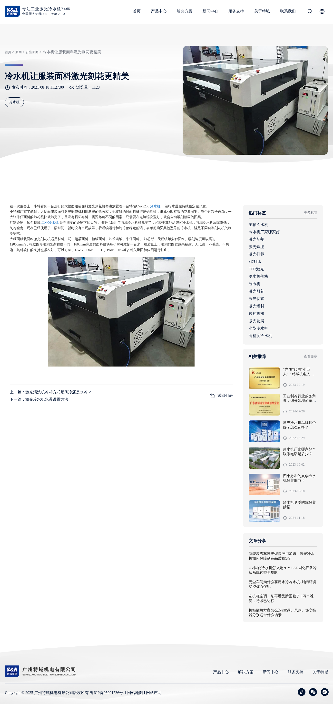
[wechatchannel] (325, 692)
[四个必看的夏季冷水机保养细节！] (264, 484)
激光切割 (256, 239)
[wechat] (313, 692)
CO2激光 (256, 269)
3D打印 (255, 261)
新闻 (18, 52)
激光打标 (256, 254)
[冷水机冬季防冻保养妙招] (264, 511)
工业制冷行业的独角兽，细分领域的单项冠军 (299, 401)
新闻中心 (210, 11)
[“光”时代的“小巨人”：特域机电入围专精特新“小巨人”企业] (264, 378)
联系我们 (288, 11)
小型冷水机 (258, 328)
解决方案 (184, 11)
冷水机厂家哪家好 (264, 232)
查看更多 (310, 356)
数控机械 (256, 313)
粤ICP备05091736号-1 (108, 693)
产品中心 (158, 11)
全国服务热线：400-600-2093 (43, 14)
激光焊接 (256, 247)
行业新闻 (32, 52)
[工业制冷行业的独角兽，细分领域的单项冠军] (264, 405)
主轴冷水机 (258, 225)
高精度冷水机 (260, 336)
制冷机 (254, 284)
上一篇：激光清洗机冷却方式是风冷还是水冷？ (51, 392)
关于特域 (262, 11)
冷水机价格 (258, 276)
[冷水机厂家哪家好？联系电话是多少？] (264, 458)
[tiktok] (301, 692)
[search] (309, 12)
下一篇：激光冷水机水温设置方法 (39, 399)
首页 (137, 11)
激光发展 (256, 321)
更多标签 (310, 212)
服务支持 (236, 11)
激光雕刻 (256, 291)
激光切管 (256, 298)
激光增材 (256, 306)
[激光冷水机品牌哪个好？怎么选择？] (264, 431)
